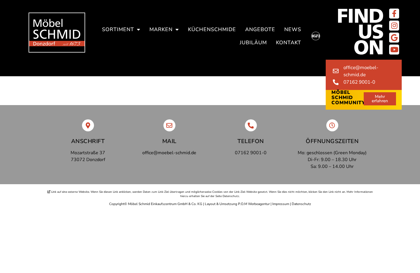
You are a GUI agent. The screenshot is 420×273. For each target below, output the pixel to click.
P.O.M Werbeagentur (254, 204)
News (292, 29)
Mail (169, 141)
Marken (161, 29)
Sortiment (118, 29)
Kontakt (288, 42)
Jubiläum (253, 42)
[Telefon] (251, 125)
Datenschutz (301, 204)
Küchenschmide (212, 29)
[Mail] (169, 125)
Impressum (280, 204)
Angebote (260, 29)
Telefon (250, 141)
